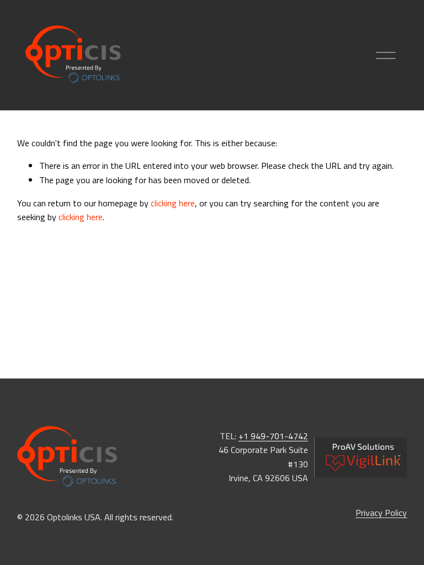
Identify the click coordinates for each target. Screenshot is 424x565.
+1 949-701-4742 (273, 436)
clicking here (173, 203)
